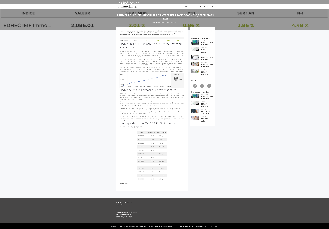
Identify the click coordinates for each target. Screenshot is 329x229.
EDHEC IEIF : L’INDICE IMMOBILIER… (205, 51)
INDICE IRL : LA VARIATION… (205, 112)
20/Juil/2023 (204, 47)
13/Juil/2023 (204, 109)
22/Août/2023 (204, 41)
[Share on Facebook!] (202, 86)
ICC (196, 6)
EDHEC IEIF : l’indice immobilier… (207, 43)
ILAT (186, 6)
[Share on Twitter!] (195, 86)
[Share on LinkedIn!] (209, 86)
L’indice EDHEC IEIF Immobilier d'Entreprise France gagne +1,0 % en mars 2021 (165, 17)
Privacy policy (213, 226)
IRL (181, 6)
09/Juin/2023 (204, 62)
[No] (327, 226)
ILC (191, 6)
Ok (205, 226)
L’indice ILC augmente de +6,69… (205, 119)
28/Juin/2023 (204, 116)
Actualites (204, 6)
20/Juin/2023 (204, 56)
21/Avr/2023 (204, 69)
